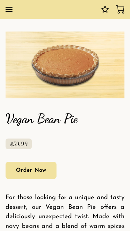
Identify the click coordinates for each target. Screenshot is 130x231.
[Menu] (9, 9)
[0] (120, 9)
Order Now (31, 170)
